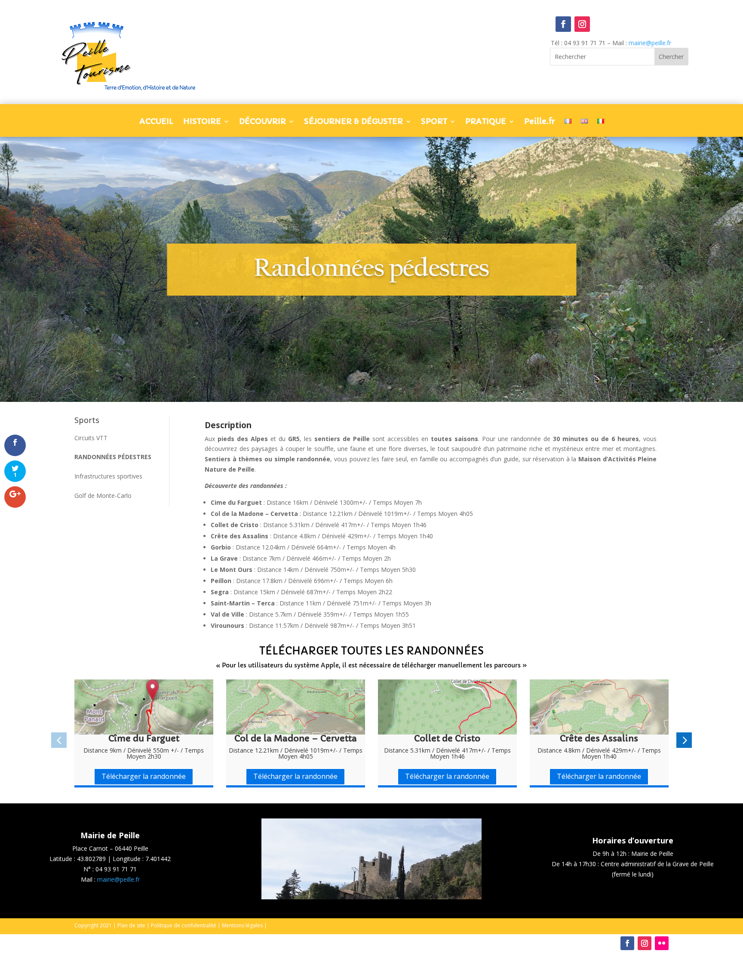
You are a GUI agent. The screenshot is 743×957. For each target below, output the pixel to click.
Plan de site (131, 925)
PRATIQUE (485, 122)
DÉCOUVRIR (262, 122)
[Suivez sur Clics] (662, 943)
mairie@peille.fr (650, 43)
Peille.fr (539, 122)
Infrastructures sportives (108, 476)
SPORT (434, 122)
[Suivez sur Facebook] (563, 24)
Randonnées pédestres (112, 457)
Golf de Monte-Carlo (103, 495)
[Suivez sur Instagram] (582, 24)
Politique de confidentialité (183, 925)
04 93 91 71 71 (116, 869)
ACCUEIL (156, 122)
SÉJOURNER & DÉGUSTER (353, 122)
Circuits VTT (90, 438)
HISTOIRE (202, 122)
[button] (59, 740)
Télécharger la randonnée (143, 776)
